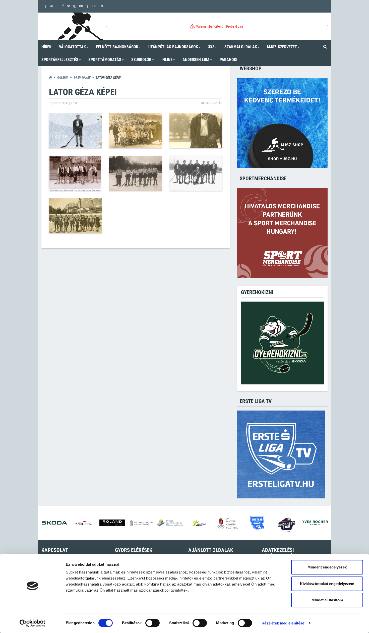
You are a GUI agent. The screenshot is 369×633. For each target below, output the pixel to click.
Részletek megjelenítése (283, 623)
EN (101, 6)
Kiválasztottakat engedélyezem (327, 584)
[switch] (152, 623)
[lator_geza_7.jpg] (75, 216)
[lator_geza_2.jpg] (135, 130)
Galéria (63, 77)
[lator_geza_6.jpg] (195, 173)
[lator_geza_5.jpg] (135, 173)
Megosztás (213, 103)
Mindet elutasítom (327, 600)
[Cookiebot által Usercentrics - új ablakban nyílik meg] (32, 623)
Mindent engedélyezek (327, 567)
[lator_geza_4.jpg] (75, 173)
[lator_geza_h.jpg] (75, 130)
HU (94, 6)
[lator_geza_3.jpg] (195, 130)
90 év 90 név (82, 77)
